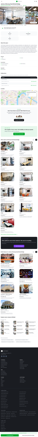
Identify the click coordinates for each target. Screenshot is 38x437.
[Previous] (33, 140)
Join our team (22, 378)
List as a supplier (22, 368)
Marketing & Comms (4, 374)
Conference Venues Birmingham (32, 413)
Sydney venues (3, 430)
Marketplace (21, 362)
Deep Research (22, 361)
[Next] (36, 140)
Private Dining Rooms (4, 396)
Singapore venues (3, 428)
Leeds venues (13, 413)
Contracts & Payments (4, 363)
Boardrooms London (22, 399)
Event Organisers (3, 372)
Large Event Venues (22, 404)
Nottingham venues (13, 416)
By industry (2, 366)
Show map (24, 5)
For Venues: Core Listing (23, 366)
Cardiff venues (3, 416)
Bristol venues (8, 413)
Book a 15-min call (19, 120)
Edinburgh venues (3, 413)
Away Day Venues (3, 398)
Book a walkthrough (4, 367)
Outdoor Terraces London (4, 407)
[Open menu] (1, 1)
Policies (2, 385)
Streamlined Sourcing (4, 362)
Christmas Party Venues (22, 393)
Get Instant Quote (10, 435)
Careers (2, 382)
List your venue (22, 367)
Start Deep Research (19, 246)
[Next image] (13, 146)
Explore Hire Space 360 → (19, 133)
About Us (2, 378)
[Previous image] (2, 146)
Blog (1, 379)
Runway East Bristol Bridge (6, 5)
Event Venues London (4, 401)
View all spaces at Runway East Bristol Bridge (8, 234)
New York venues (3, 422)
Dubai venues (3, 425)
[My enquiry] (36, 1)
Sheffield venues (8, 418)
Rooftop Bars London (22, 396)
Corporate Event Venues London (23, 401)
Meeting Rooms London (22, 398)
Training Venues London (4, 399)
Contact (2, 384)
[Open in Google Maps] (19, 97)
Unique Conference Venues (4, 393)
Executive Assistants (4, 373)
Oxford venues (3, 418)
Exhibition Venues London (4, 404)
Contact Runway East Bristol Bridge (28, 435)
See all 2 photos (34, 22)
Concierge (21, 363)
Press (2, 383)
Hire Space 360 (3, 361)
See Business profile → (33, 77)
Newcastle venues (8, 416)
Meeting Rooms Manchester (23, 413)
